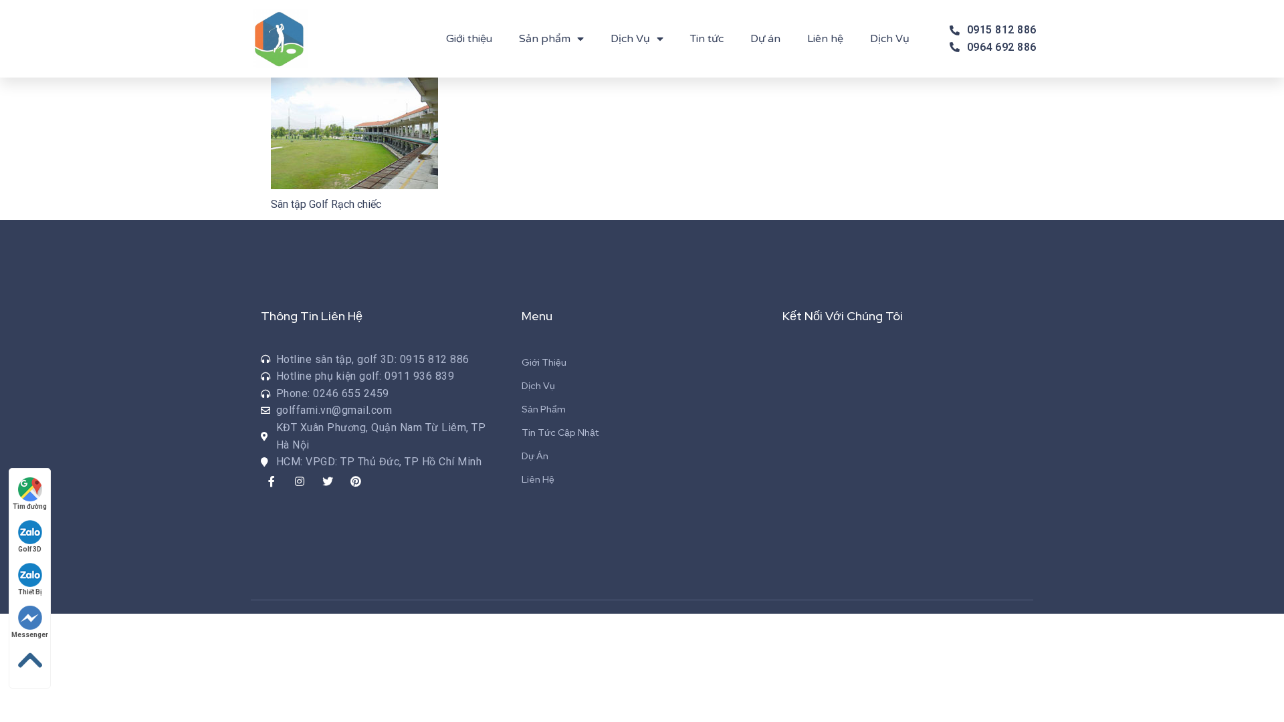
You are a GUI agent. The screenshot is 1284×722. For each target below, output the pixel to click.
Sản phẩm (544, 38)
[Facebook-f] (271, 481)
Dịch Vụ (630, 38)
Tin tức (707, 38)
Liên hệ (825, 38)
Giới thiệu (469, 38)
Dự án (765, 38)
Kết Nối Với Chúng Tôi (842, 316)
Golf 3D (29, 549)
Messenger (29, 634)
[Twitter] (327, 481)
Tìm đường (30, 506)
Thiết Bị (30, 592)
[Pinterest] (355, 481)
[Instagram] (299, 481)
